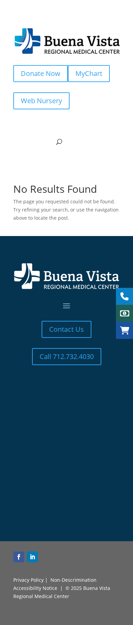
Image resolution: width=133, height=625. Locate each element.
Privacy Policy (28, 580)
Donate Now (40, 73)
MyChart (88, 73)
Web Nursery (41, 100)
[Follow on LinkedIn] (32, 556)
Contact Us (66, 329)
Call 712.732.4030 (67, 356)
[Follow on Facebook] (18, 556)
